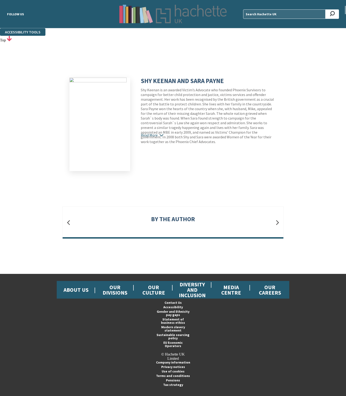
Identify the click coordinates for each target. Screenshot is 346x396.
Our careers (270, 289)
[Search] (332, 14)
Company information (173, 362)
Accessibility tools (22, 32)
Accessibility (173, 307)
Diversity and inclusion (192, 290)
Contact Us (173, 302)
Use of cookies (173, 371)
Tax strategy (173, 385)
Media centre (231, 289)
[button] (68, 223)
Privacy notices (173, 367)
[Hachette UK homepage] (173, 14)
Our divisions (115, 289)
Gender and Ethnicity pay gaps (173, 313)
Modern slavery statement (173, 328)
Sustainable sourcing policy (173, 336)
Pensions (173, 380)
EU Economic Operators (173, 344)
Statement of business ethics (173, 321)
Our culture (153, 289)
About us (76, 289)
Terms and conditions (173, 376)
